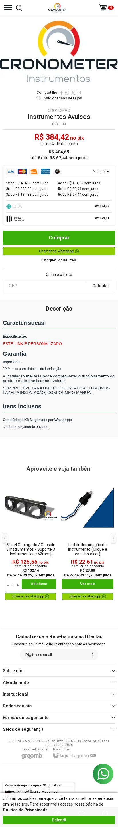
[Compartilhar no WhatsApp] (67, 93)
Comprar (59, 238)
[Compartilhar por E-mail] (79, 93)
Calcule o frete (59, 275)
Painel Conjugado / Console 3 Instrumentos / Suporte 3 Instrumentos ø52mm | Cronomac (30, 549)
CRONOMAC (59, 111)
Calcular (100, 285)
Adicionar (39, 584)
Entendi (59, 820)
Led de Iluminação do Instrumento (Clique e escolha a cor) (87, 549)
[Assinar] (92, 654)
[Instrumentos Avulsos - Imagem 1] (59, 51)
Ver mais (87, 584)
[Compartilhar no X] (73, 93)
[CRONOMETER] (57, 7)
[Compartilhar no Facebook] (62, 93)
